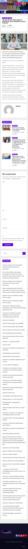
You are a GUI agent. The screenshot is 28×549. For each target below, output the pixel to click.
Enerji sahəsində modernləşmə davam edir (13, 457)
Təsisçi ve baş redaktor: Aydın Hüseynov (14, 542)
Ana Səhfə (5, 18)
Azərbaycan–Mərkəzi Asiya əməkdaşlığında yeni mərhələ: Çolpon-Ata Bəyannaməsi (13, 471)
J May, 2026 (16, 148)
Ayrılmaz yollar (6, 345)
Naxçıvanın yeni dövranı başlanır (11, 448)
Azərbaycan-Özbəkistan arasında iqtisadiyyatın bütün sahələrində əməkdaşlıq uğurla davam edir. (11, 315)
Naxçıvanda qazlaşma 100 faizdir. (11, 433)
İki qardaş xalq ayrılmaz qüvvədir (11, 356)
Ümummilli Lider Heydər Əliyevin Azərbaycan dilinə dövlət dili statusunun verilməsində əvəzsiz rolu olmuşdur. (12, 508)
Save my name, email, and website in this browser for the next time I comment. (13, 239)
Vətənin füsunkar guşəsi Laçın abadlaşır (12, 323)
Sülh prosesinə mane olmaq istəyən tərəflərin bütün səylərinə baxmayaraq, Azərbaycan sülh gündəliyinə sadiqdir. (19, 159)
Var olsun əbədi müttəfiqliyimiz (10, 365)
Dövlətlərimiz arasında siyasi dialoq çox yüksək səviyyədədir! (18, 129)
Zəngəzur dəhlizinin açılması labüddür (12, 451)
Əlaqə (23, 546)
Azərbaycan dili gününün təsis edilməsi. (12, 503)
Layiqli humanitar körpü (8, 393)
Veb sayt (4, 228)
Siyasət (9, 18)
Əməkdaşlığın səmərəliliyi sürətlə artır (12, 396)
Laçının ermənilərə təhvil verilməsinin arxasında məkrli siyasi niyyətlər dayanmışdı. (12, 267)
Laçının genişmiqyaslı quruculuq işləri (12, 333)
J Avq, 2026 (16, 132)
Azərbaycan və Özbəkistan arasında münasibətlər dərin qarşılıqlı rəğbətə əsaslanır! (12, 370)
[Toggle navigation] (5, 12)
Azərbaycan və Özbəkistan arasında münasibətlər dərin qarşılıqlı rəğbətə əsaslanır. (12, 382)
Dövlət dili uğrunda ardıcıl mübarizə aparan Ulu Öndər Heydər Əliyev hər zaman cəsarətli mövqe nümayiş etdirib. (13, 497)
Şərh (4, 182)
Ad (3, 210)
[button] (21, 12)
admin (10, 25)
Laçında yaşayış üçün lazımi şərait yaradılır (13, 330)
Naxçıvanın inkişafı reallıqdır (9, 454)
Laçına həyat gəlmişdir (8, 320)
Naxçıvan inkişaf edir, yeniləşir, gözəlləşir (13, 461)
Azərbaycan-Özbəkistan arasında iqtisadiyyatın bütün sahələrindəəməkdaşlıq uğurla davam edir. (14, 308)
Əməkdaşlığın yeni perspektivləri (11, 353)
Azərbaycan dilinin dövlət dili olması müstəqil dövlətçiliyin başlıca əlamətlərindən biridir (11, 490)
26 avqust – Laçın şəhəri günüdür (11, 341)
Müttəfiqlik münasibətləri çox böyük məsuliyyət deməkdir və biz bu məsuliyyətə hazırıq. (13, 483)
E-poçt (4, 219)
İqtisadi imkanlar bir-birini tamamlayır (12, 399)
